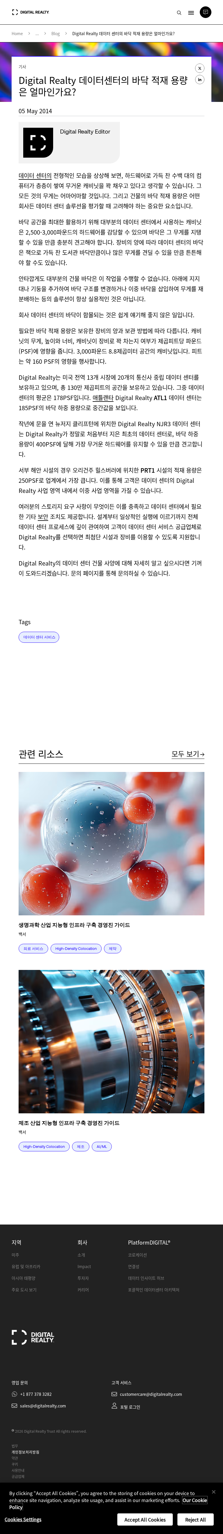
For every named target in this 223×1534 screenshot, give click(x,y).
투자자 (83, 1278)
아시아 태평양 (23, 1278)
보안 (43, 516)
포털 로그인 (130, 1407)
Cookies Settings (23, 1519)
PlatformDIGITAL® (149, 1242)
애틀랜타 (103, 397)
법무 (15, 1445)
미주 (15, 1255)
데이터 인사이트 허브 (146, 1278)
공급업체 (18, 1476)
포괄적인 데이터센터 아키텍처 (153, 1289)
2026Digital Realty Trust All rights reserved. (51, 1431)
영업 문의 (20, 1382)
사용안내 (18, 1470)
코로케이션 (137, 1255)
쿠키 (15, 1464)
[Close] (213, 1492)
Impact (84, 1266)
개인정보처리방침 (25, 1452)
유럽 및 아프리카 (26, 1266)
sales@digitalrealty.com (43, 1406)
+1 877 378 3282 (36, 1394)
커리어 (83, 1289)
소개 (81, 1255)
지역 (16, 1242)
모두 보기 (185, 753)
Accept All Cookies (145, 1519)
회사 (82, 1242)
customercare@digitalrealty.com (151, 1394)
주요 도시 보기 (24, 1289)
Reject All (195, 1519)
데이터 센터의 (35, 175)
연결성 (133, 1266)
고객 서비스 (122, 1382)
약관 (15, 1458)
